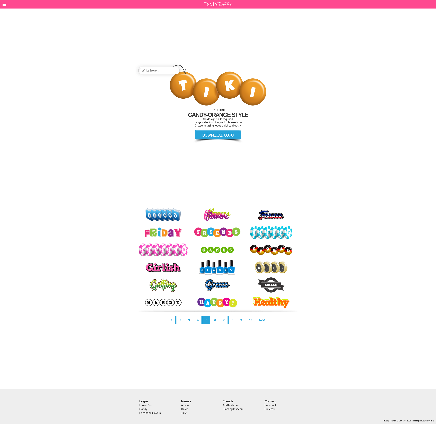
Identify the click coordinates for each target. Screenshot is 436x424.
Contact (270, 401)
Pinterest (269, 409)
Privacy (386, 420)
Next (262, 320)
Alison (185, 405)
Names (186, 401)
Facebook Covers (150, 413)
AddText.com (230, 405)
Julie (184, 413)
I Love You (145, 405)
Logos (144, 401)
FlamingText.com (233, 409)
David (184, 409)
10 (250, 320)
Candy (143, 409)
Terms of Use (396, 420)
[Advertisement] (218, 38)
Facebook (270, 405)
